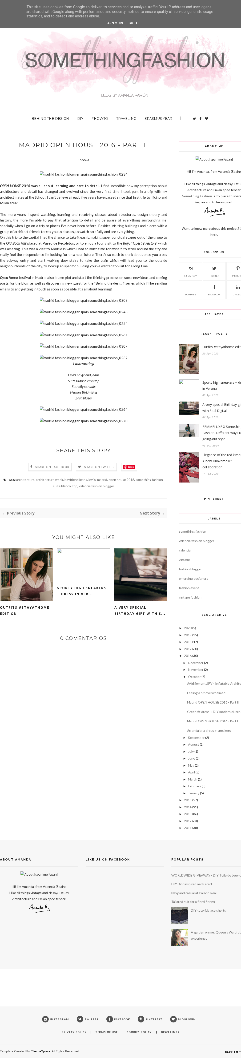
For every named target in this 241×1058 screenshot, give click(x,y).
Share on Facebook (52, 467)
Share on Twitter (99, 467)
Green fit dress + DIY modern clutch (214, 712)
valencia (185, 550)
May (191, 765)
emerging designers (193, 578)
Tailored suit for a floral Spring (193, 902)
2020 (188, 628)
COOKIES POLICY (140, 1032)
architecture (25, 480)
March (192, 779)
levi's (92, 480)
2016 (188, 656)
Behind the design (50, 119)
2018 (188, 642)
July (191, 751)
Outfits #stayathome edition (24, 610)
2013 (188, 814)
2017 (188, 649)
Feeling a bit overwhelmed (206, 693)
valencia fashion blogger (96, 486)
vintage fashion (190, 597)
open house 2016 (121, 480)
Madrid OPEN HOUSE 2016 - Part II (213, 702)
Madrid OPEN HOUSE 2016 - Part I (212, 721)
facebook (214, 294)
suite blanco (62, 486)
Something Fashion (197, 196)
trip (74, 486)
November (195, 670)
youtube (190, 294)
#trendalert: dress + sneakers (209, 730)
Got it (134, 23)
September (196, 738)
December (195, 663)
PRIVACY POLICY (74, 1032)
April (191, 772)
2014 (188, 807)
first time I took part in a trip (128, 191)
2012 (188, 821)
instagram (190, 275)
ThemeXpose (40, 1051)
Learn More (114, 23)
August (193, 744)
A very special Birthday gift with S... (139, 610)
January (193, 793)
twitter (214, 275)
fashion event (189, 588)
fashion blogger (190, 569)
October (194, 677)
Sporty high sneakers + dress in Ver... (81, 591)
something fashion (149, 480)
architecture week (49, 480)
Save (131, 467)
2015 (188, 800)
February (194, 786)
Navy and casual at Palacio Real (194, 893)
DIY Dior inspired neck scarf (191, 884)
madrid (102, 480)
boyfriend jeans (75, 480)
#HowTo (100, 119)
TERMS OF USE (106, 1032)
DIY (80, 119)
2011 (188, 828)
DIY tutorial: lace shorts (208, 910)
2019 (188, 635)
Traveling (126, 119)
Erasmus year (158, 119)
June (191, 758)
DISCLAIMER (170, 1032)
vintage (184, 560)
